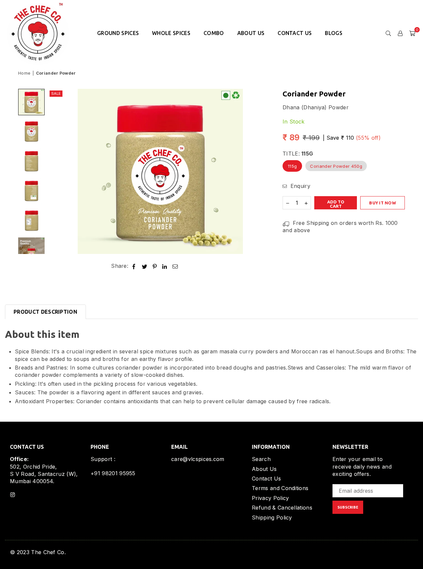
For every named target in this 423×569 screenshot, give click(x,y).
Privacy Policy (270, 498)
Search (261, 459)
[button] (412, 33)
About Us (251, 33)
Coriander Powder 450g (336, 166)
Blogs (333, 33)
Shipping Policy (272, 517)
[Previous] (57, 171)
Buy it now (382, 203)
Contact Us (295, 33)
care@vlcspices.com (197, 459)
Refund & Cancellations (282, 507)
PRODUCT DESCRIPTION (45, 312)
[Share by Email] (175, 265)
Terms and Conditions (280, 488)
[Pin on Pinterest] (154, 265)
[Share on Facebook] (134, 265)
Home (24, 73)
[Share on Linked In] (164, 265)
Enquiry (299, 186)
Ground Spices (118, 33)
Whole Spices (171, 33)
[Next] (263, 171)
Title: (298, 154)
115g (292, 166)
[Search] (388, 33)
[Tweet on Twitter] (144, 265)
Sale (56, 93)
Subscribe (347, 507)
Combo (214, 33)
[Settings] (400, 33)
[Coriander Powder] (31, 102)
